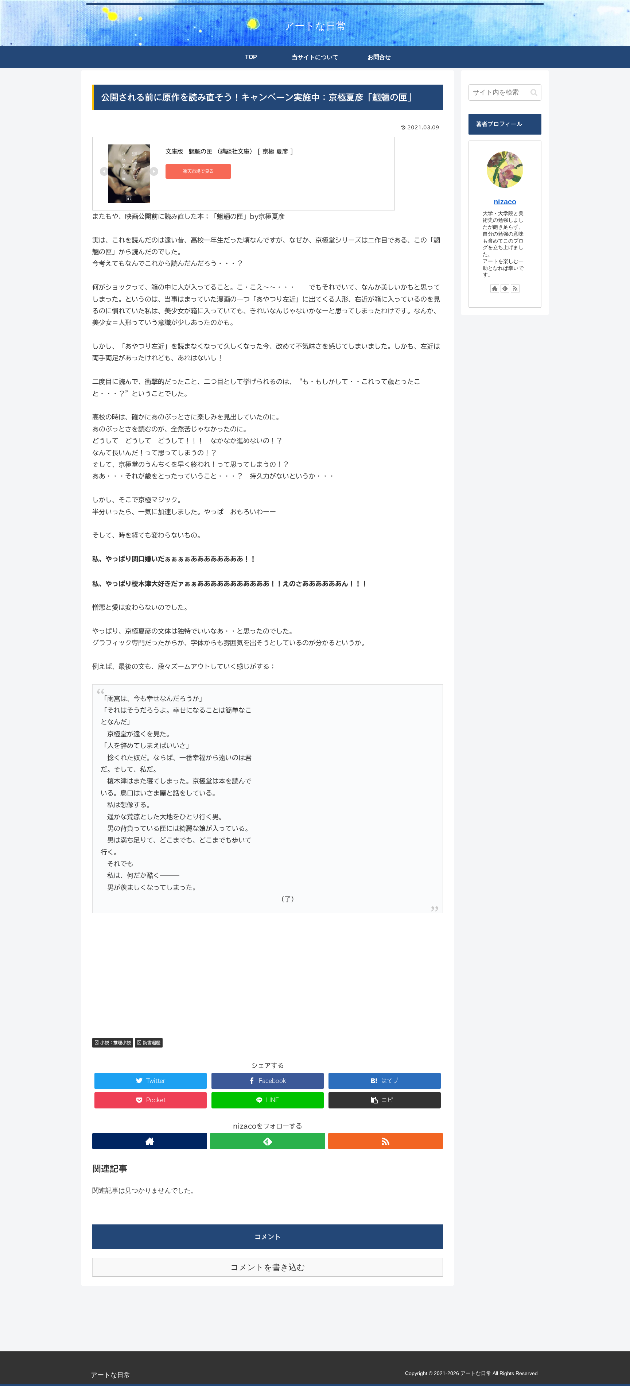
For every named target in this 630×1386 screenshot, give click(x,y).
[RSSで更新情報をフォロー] (385, 1141)
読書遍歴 (150, 1042)
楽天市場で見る (198, 171)
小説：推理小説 (115, 1042)
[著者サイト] (149, 1141)
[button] (534, 92)
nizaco (505, 202)
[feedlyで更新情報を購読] (267, 1141)
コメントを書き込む (267, 1267)
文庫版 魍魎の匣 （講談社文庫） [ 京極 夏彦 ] (229, 151)
